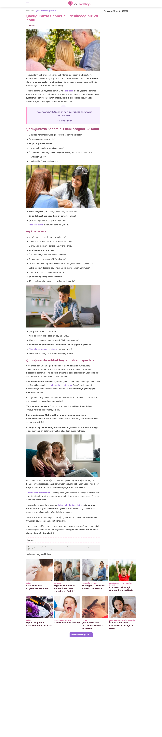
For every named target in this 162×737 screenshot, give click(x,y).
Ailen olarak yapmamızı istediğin (43, 349)
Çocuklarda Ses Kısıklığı (67, 622)
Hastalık (85, 620)
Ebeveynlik (30, 11)
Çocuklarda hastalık (62, 620)
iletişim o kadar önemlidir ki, (70, 505)
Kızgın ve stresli (36, 225)
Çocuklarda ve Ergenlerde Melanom (37, 587)
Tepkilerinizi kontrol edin (38, 493)
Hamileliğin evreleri (89, 583)
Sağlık (28, 583)
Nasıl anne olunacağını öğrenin (122, 620)
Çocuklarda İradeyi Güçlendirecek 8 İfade (121, 589)
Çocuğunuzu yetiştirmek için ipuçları (120, 584)
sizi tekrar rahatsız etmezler (59, 385)
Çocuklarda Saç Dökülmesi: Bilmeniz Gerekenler (92, 625)
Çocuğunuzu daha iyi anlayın (46, 11)
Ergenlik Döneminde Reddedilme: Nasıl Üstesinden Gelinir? (64, 588)
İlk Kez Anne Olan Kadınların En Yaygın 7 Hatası (121, 625)
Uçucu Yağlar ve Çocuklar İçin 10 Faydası (39, 624)
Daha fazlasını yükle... (81, 635)
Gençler (57, 583)
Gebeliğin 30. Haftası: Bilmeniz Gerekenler (93, 587)
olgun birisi (68, 91)
